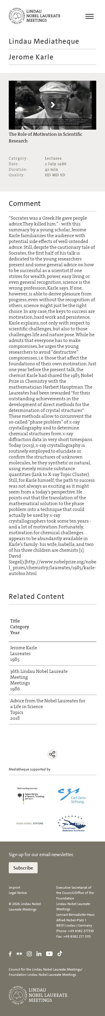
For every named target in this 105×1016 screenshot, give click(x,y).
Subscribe (23, 868)
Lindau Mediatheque (44, 41)
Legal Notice (18, 892)
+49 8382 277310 (81, 931)
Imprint (14, 887)
